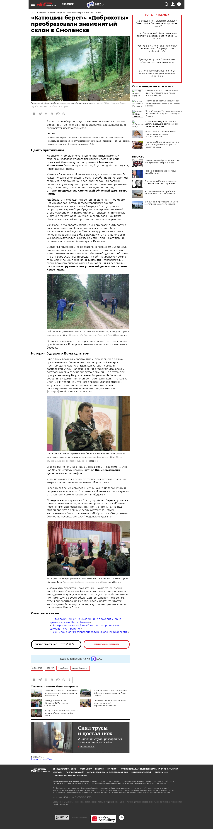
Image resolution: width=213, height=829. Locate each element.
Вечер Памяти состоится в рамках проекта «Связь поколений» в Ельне (60, 713)
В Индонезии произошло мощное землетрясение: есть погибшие (161, 203)
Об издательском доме (64, 769)
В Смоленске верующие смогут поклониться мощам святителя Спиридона (157, 73)
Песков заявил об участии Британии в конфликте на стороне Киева (162, 162)
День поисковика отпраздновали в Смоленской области (90, 631)
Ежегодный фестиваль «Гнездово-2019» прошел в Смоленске (57, 703)
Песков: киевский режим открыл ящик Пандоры (161, 172)
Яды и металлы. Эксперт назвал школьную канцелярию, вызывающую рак (160, 134)
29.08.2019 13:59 (38, 13)
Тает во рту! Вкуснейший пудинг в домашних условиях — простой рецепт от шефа (162, 144)
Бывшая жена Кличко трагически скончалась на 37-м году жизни (161, 182)
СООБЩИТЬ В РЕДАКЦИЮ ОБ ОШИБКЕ (70, 775)
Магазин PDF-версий (141, 772)
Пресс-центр (86, 769)
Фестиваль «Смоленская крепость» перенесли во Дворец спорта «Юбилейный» (157, 48)
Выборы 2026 (161, 772)
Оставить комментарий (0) (106, 644)
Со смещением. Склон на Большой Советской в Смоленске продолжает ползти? (157, 23)
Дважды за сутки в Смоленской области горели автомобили (157, 61)
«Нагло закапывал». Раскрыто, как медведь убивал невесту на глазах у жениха (162, 103)
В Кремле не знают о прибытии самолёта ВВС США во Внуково (160, 192)
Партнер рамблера (79, 817)
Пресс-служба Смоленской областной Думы (91, 335)
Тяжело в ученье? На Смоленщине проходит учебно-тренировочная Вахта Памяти (86, 620)
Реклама (99, 769)
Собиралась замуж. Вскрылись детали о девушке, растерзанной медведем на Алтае (161, 124)
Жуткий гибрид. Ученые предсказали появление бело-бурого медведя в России (163, 113)
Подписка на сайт (75, 772)
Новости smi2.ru (41, 759)
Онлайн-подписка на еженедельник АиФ (107, 772)
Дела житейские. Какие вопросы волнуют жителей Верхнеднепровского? (110, 703)
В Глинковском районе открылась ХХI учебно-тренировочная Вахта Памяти (110, 693)
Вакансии (112, 769)
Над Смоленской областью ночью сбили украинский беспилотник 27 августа (157, 36)
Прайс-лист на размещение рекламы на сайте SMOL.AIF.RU (149, 769)
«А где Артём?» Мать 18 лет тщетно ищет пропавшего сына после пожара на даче (162, 93)
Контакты (57, 772)
